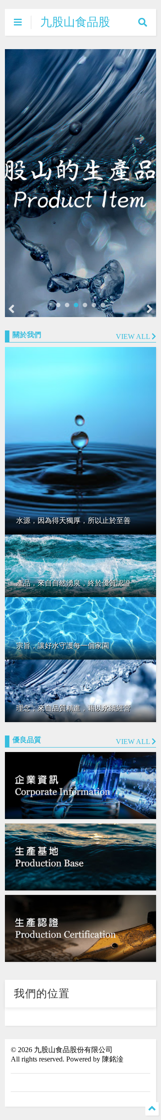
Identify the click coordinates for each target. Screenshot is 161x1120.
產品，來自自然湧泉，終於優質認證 (73, 583)
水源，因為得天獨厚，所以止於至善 (73, 520)
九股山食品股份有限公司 (75, 29)
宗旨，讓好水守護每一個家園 (62, 645)
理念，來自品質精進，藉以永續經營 (73, 708)
